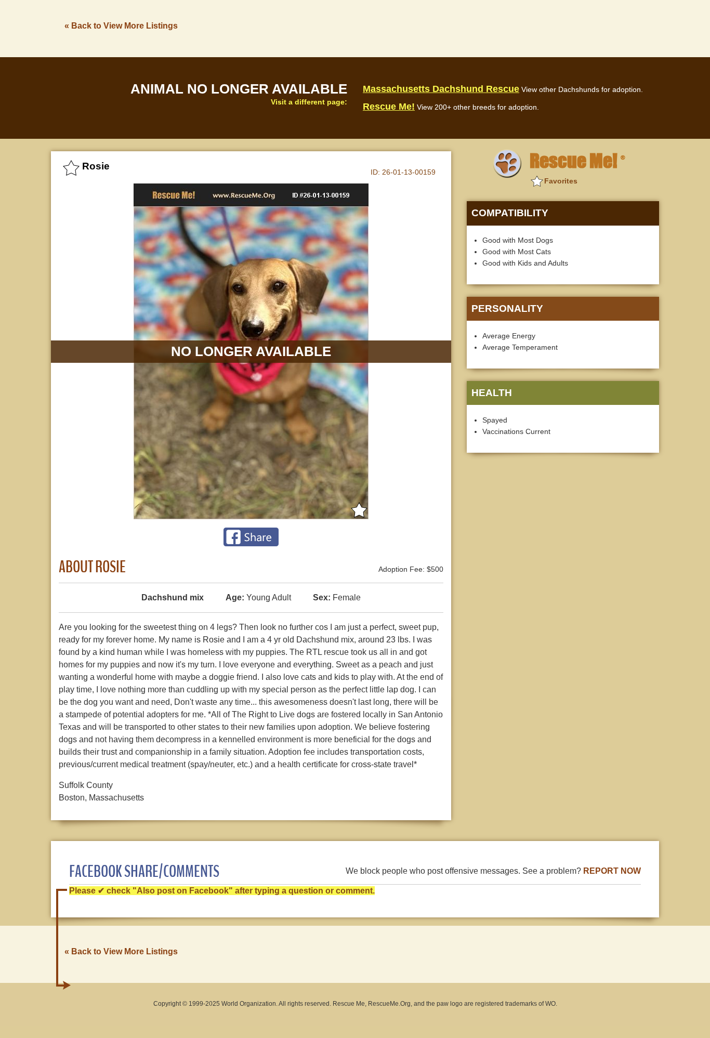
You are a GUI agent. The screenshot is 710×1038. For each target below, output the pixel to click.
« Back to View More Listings (121, 25)
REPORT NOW (612, 870)
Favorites (560, 181)
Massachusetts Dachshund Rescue (441, 89)
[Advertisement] (470, 27)
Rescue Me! (389, 106)
